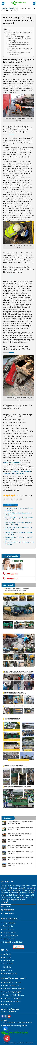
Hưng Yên (11, 8)
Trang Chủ (4, 8)
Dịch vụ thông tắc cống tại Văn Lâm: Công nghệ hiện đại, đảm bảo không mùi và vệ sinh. (19, 44)
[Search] (34, 3)
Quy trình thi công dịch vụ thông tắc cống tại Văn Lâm (20, 49)
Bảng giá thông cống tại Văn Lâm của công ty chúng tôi (19, 53)
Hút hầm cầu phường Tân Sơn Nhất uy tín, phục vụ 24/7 (20, 864)
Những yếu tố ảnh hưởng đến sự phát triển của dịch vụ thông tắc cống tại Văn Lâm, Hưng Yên (20, 39)
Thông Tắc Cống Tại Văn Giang (13, 473)
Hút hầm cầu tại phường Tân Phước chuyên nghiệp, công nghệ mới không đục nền (20, 846)
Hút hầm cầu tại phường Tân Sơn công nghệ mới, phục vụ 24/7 (20, 852)
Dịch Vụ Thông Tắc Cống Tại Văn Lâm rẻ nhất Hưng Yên (18, 33)
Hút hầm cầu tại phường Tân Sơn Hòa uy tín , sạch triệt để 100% (21, 858)
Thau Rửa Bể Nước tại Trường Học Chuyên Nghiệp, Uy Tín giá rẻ (20, 828)
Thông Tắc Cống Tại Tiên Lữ (21, 471)
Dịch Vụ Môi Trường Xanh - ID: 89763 (23, 1043)
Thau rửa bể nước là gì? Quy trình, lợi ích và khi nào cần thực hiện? (20, 822)
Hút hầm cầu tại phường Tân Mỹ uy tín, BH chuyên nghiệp (20, 840)
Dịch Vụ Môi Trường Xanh (11, 462)
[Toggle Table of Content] (30, 29)
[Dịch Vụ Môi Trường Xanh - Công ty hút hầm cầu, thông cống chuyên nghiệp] (18, 3)
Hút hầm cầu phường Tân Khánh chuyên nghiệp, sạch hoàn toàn (19, 834)
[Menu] (3, 3)
